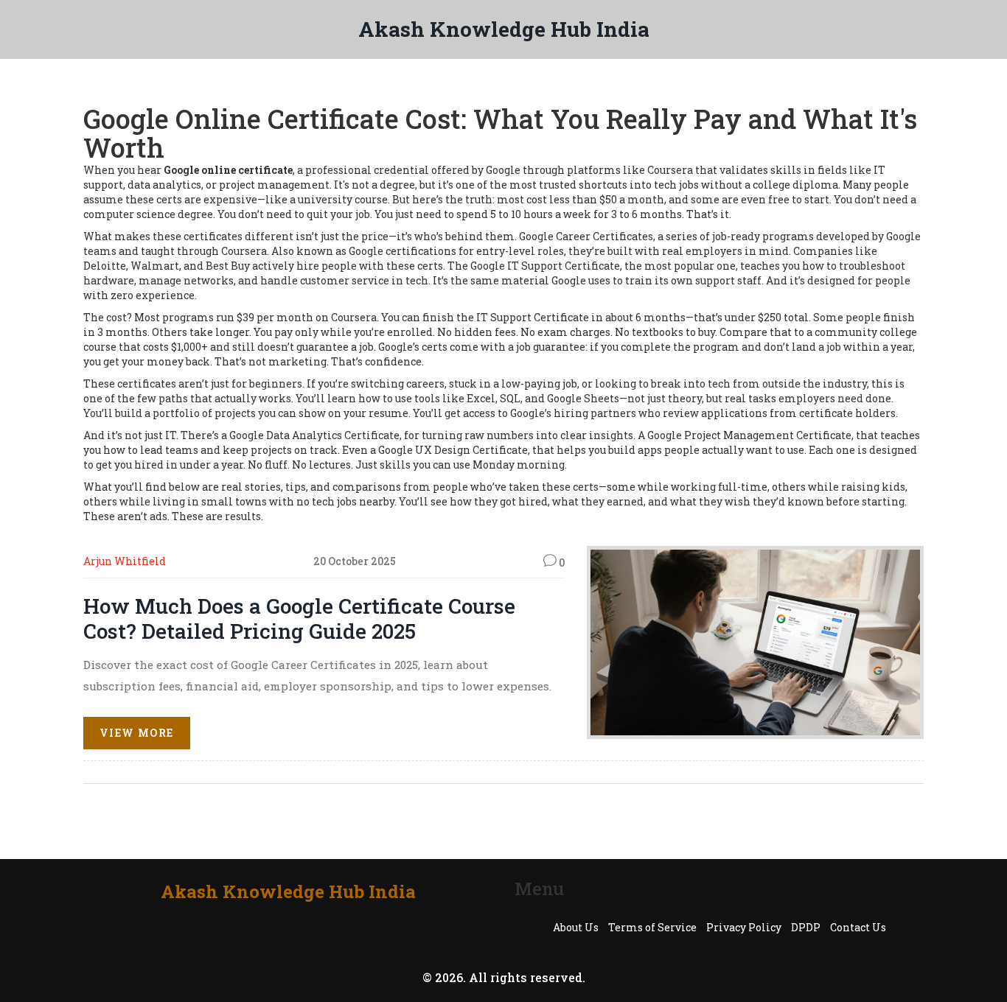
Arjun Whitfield (124, 561)
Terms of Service (652, 927)
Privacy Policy (743, 927)
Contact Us (858, 927)
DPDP (805, 927)
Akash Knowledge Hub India (503, 29)
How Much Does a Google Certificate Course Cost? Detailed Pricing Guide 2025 (299, 618)
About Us (576, 927)
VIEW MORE (137, 733)
